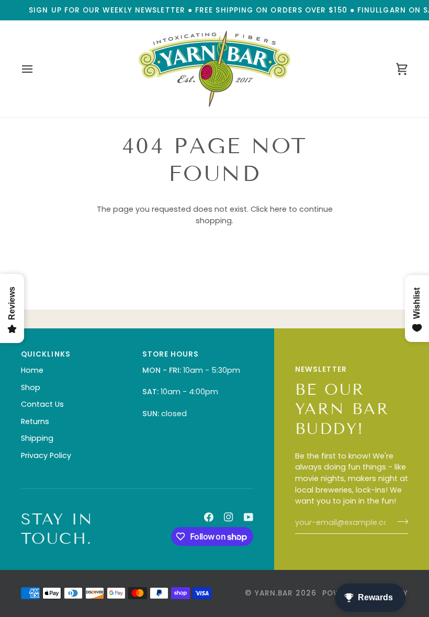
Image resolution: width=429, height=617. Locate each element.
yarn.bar (274, 593)
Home (32, 370)
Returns (35, 421)
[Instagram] (228, 517)
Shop (30, 387)
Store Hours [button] (170, 354)
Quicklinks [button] (46, 354)
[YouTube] (248, 517)
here (278, 209)
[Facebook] (208, 517)
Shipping (37, 438)
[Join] (399, 521)
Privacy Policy (46, 455)
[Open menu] (36, 68)
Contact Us (42, 404)
